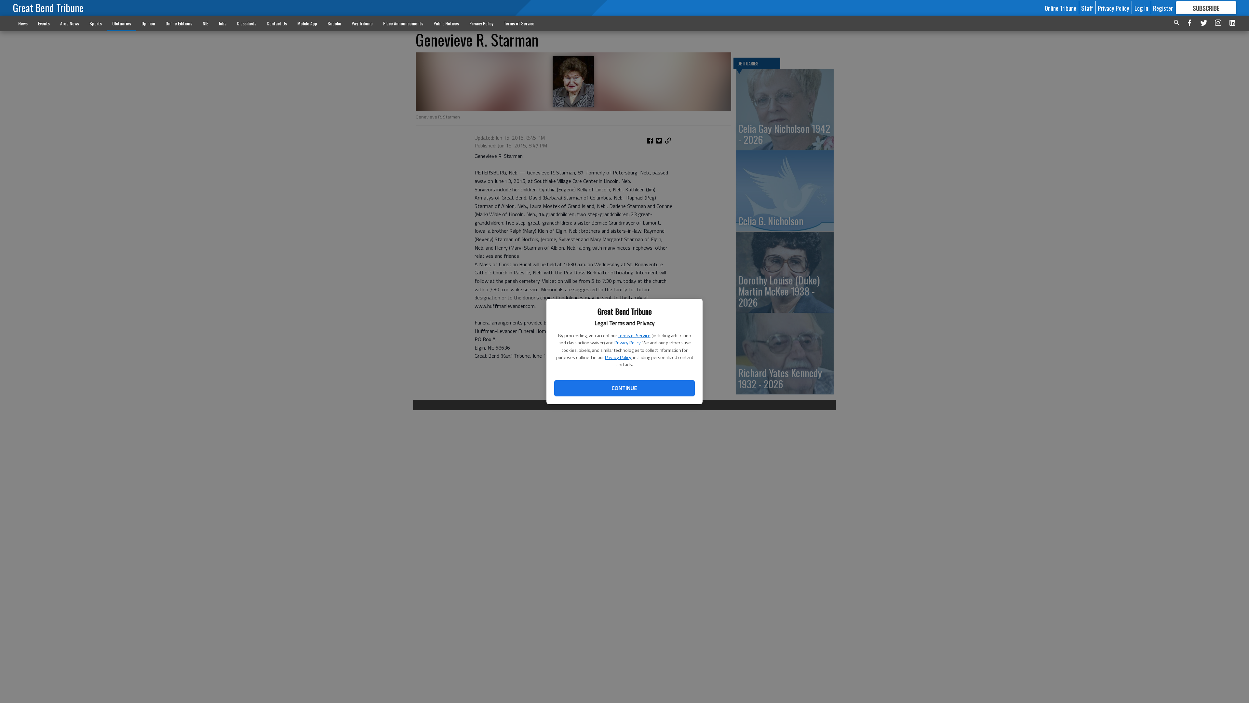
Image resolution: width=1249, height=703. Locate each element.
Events (44, 23)
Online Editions (179, 23)
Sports (95, 23)
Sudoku (334, 23)
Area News (69, 23)
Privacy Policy (627, 342)
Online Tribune (1060, 8)
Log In (1141, 8)
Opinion (148, 23)
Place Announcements (403, 23)
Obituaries (121, 23)
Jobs (222, 23)
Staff (1087, 8)
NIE (205, 23)
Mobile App (307, 23)
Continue (624, 388)
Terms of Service (634, 335)
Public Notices (446, 23)
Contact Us (277, 23)
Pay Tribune (362, 23)
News (23, 23)
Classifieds (246, 23)
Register (1163, 8)
